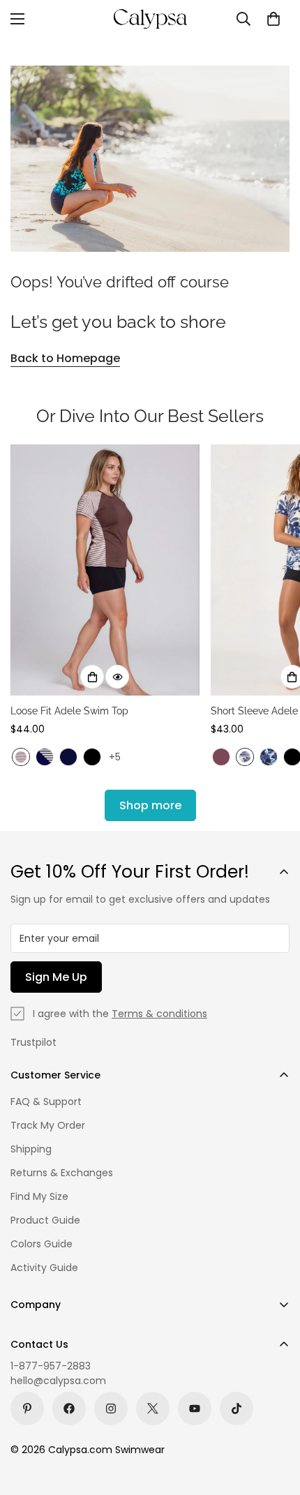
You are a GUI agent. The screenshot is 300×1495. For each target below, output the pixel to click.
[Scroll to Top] (275, 1421)
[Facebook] (69, 1408)
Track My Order (47, 1125)
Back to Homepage (65, 358)
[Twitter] (153, 1408)
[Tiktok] (236, 1408)
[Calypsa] (150, 19)
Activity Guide (44, 1268)
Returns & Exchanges (61, 1173)
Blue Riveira (245, 757)
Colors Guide (41, 1244)
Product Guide (45, 1220)
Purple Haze (221, 757)
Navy (68, 757)
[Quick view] (117, 677)
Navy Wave (268, 757)
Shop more (150, 805)
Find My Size (39, 1196)
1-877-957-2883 (50, 1366)
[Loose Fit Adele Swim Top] (105, 570)
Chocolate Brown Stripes (21, 757)
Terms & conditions (159, 1014)
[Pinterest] (27, 1408)
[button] (273, 19)
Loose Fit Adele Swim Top (69, 710)
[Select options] (92, 677)
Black (92, 757)
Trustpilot (33, 1042)
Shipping (31, 1149)
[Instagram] (111, 1408)
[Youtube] (194, 1408)
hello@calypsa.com (58, 1381)
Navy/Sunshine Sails (44, 757)
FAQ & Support (46, 1102)
